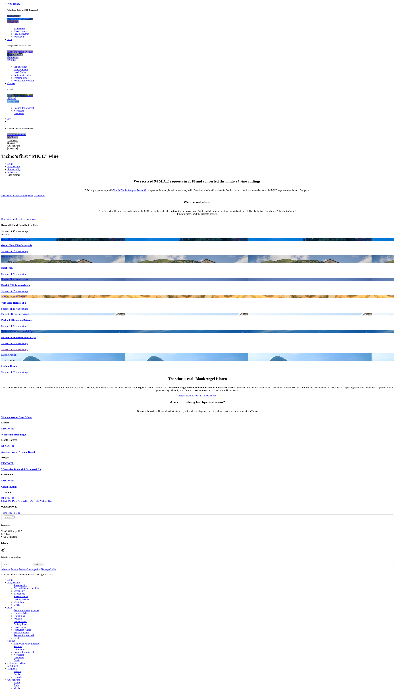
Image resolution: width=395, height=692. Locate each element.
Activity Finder (21, 69)
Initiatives (12, 172)
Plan (9, 39)
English (17, 674)
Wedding (18, 618)
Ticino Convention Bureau (27, 643)
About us (5, 569)
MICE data (12, 666)
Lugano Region (9, 354)
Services (18, 646)
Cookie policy (33, 569)
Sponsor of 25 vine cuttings (14, 251)
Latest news (19, 649)
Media (17, 513)
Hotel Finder (20, 72)
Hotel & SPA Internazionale (14, 279)
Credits (52, 569)
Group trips (19, 616)
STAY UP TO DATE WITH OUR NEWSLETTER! (27, 500)
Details (17, 604)
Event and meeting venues (26, 610)
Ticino (4, 513)
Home (10, 163)
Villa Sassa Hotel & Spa (13, 296)
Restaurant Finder (22, 75)
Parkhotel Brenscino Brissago (15, 314)
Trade (11, 513)
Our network (13, 145)
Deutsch (18, 677)
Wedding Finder (21, 78)
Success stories (21, 31)
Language (12, 140)
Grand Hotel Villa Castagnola (15, 239)
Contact (11, 83)
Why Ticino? (13, 3)
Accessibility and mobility (26, 588)
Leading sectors (21, 34)
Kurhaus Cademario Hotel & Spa (17, 331)
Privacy (14, 569)
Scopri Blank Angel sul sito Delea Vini (197, 395)
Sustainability (14, 169)
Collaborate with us (16, 663)
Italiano (17, 671)
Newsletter (19, 110)
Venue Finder (20, 66)
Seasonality (19, 591)
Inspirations (19, 28)
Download (19, 113)
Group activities (21, 613)
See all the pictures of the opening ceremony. (23, 195)
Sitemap (45, 569)
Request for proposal (24, 80)
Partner (22, 569)
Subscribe (38, 564)
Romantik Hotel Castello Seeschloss (18, 219)
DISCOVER (7, 428)
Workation (19, 36)
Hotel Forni (6, 256)
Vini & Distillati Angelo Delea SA (130, 190)
